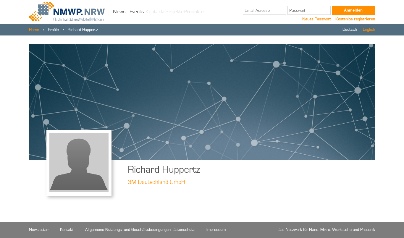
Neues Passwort (316, 19)
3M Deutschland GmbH (156, 182)
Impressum (216, 230)
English (369, 29)
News (119, 11)
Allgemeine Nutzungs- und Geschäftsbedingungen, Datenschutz (140, 230)
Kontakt (66, 230)
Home (34, 30)
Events (137, 11)
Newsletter (38, 230)
